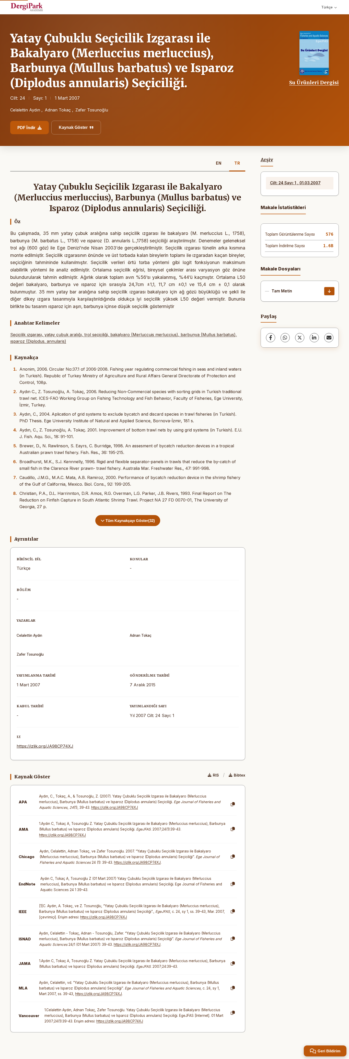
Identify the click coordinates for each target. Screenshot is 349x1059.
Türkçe (327, 7)
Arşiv (267, 160)
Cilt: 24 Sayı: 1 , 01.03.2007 (295, 182)
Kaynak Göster (73, 127)
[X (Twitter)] (299, 337)
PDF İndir (26, 127)
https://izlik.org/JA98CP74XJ (45, 746)
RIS (216, 775)
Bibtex (239, 775)
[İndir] (329, 291)
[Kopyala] (233, 804)
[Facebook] (270, 337)
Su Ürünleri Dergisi (314, 82)
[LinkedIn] (314, 337)
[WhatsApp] (285, 337)
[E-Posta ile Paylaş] (328, 337)
